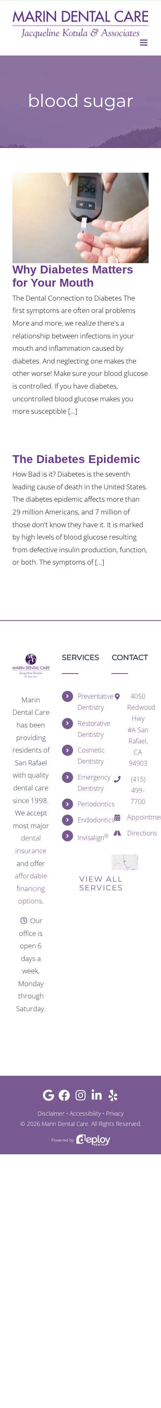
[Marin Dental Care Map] (124, 858)
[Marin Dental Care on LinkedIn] (97, 1097)
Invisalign (88, 837)
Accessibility (85, 1113)
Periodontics (88, 803)
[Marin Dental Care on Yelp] (113, 1097)
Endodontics (88, 819)
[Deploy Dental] (93, 1140)
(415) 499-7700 (137, 790)
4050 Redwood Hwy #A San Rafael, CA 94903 (138, 730)
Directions (138, 833)
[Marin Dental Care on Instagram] (80, 1097)
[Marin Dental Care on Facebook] (64, 1097)
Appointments (138, 817)
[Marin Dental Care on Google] (48, 1097)
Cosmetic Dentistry (88, 756)
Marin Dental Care (65, 1124)
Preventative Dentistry (88, 702)
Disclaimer (51, 1113)
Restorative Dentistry (88, 729)
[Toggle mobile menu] (144, 42)
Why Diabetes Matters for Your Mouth (72, 276)
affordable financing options (31, 888)
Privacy (114, 1113)
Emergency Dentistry (88, 783)
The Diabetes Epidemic (76, 459)
